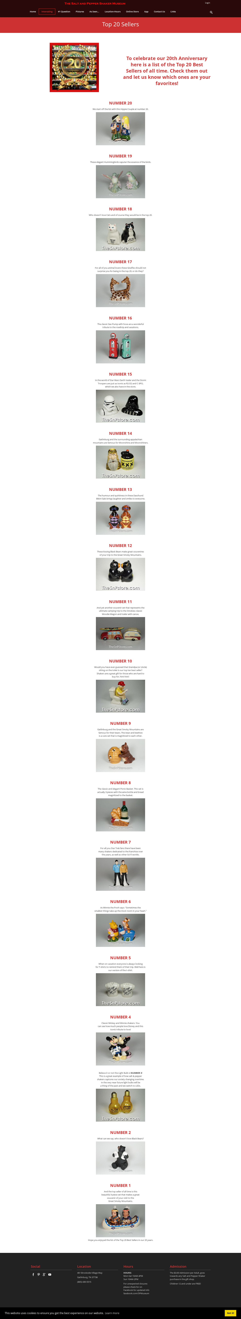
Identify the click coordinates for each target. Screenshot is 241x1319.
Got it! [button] (230, 1313)
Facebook (128, 1290)
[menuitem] (47, 12)
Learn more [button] (112, 1313)
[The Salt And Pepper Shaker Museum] (95, 3)
